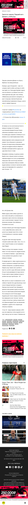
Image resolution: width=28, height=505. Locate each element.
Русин (4, 322)
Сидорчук (9, 322)
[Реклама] (14, 4)
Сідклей (15, 322)
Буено (4, 321)
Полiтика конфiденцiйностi (14, 473)
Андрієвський (9, 319)
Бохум (20, 319)
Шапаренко (5, 325)
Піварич (21, 321)
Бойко (15, 319)
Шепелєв (12, 325)
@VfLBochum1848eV (20, 111)
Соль (20, 322)
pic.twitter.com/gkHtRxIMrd (8, 114)
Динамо (9, 321)
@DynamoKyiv (16, 109)
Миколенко (15, 321)
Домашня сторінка (6, 11)
